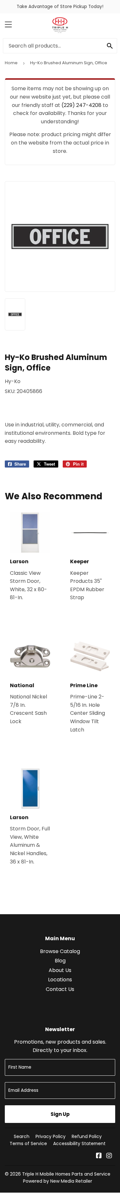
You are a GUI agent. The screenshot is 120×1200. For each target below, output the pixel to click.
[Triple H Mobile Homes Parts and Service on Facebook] (99, 1156)
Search (21, 1136)
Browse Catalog (60, 951)
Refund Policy (87, 1136)
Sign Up (60, 1114)
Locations (60, 979)
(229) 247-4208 (81, 105)
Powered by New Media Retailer (57, 1181)
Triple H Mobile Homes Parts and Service (66, 1174)
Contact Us (60, 989)
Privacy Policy (51, 1136)
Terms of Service (28, 1143)
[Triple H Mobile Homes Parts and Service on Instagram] (109, 1156)
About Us (60, 970)
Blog (60, 960)
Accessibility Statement (79, 1143)
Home (11, 63)
